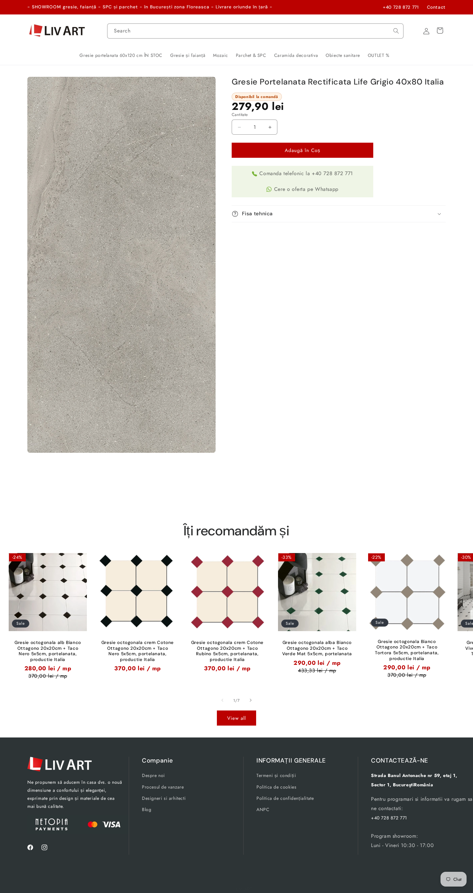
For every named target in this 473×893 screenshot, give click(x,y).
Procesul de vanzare (163, 786)
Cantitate (240, 115)
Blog (146, 809)
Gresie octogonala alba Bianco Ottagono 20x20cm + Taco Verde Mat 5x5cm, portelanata (317, 648)
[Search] (396, 31)
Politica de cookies (276, 786)
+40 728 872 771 (401, 7)
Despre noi (153, 775)
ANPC (262, 809)
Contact (436, 7)
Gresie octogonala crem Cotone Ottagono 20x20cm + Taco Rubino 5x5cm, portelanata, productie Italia (227, 651)
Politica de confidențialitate (285, 798)
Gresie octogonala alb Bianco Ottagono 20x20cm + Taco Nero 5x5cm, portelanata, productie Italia (47, 651)
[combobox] (255, 31)
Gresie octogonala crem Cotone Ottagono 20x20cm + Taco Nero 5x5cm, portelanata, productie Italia (137, 651)
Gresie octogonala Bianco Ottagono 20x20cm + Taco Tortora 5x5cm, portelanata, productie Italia (407, 649)
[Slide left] (222, 700)
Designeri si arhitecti (164, 798)
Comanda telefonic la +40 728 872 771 (306, 173)
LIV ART (244, 889)
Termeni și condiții (276, 775)
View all (236, 718)
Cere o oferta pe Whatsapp (306, 189)
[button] (339, 214)
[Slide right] (251, 700)
